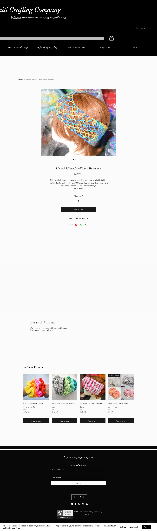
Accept (146, 527)
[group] (78, 398)
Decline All (134, 527)
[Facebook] (75, 504)
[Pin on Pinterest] (76, 224)
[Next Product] (137, 386)
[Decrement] (75, 201)
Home (20, 79)
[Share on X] (85, 224)
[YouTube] (86, 504)
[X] (72, 504)
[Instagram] (79, 504)
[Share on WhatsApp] (80, 224)
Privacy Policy (14, 528)
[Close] (154, 527)
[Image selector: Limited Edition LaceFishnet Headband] (73, 159)
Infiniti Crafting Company (78, 457)
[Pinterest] (83, 504)
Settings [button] (123, 527)
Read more (78, 188)
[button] (111, 38)
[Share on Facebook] (71, 224)
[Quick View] (36, 387)
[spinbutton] (79, 201)
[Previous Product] (19, 386)
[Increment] (82, 201)
